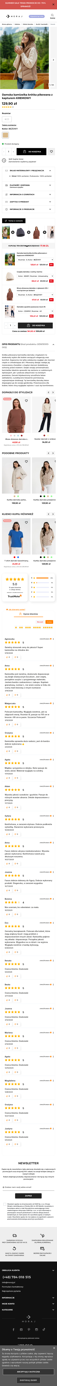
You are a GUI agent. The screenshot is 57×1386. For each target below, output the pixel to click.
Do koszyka (38, 325)
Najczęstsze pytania (11, 1291)
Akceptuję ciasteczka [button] (28, 1371)
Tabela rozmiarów (9, 125)
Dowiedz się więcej (10, 1365)
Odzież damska (28, 24)
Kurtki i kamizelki (42, 24)
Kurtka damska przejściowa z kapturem (16, 500)
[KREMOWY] (18, 435)
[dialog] (28, 1365)
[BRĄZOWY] (14, 435)
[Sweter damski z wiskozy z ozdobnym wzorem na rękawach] (16, 415)
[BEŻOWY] (18, 496)
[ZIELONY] (14, 496)
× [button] (54, 1348)
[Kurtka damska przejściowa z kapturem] (16, 475)
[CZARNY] (11, 496)
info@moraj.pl (8, 1282)
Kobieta (17, 24)
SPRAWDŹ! (25, 6)
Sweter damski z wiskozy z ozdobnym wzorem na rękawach (16, 439)
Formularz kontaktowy (12, 1287)
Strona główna (7, 24)
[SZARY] (46, 435)
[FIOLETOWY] (46, 557)
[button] (52, 16)
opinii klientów (15, 588)
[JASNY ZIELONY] (22, 496)
